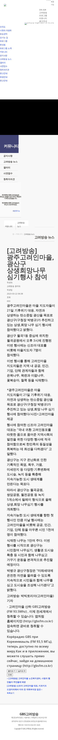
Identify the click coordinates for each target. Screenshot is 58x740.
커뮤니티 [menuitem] (3, 52)
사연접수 (8, 173)
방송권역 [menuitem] (3, 34)
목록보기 (10, 693)
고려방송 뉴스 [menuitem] (6, 59)
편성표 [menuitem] (2, 44)
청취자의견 (9, 179)
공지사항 (8, 155)
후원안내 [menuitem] (3, 77)
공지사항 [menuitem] (3, 55)
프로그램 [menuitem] (3, 41)
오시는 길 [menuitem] (4, 37)
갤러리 (7, 167)
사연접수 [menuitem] (3, 66)
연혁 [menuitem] (2, 23)
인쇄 (10, 675)
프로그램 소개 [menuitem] (6, 48)
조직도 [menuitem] (2, 27)
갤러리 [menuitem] (2, 62)
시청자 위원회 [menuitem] (6, 30)
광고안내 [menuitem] (3, 73)
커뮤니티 (8, 226)
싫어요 (21, 671)
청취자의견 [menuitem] (4, 69)
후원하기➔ (16, 211)
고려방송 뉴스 (11, 161)
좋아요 (11, 671)
